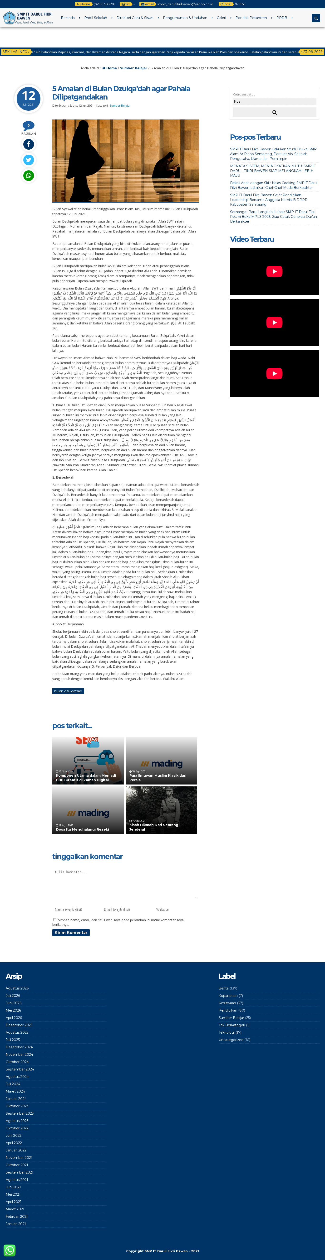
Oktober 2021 (17, 1165)
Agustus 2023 (17, 1121)
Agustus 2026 (17, 988)
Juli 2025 (13, 1040)
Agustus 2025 (17, 1032)
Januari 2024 (16, 1099)
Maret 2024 (15, 1091)
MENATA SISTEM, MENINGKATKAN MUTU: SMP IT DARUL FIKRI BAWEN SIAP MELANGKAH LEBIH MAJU (273, 171)
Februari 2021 (17, 1216)
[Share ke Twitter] (28, 160)
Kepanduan (228, 996)
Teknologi (227, 1032)
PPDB (281, 18)
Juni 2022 (13, 1135)
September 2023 (20, 1113)
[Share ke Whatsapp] (28, 175)
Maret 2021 (15, 1209)
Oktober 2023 (17, 1106)
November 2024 (19, 1054)
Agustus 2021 (17, 1180)
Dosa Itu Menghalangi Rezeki (82, 829)
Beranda (68, 18)
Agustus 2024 (17, 1077)
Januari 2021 (16, 1224)
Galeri (221, 18)
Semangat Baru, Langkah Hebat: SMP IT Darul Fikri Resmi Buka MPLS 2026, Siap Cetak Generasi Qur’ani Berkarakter (274, 216)
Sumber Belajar (133, 68)
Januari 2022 (16, 1150)
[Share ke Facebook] (28, 144)
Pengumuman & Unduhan (185, 18)
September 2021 (19, 1172)
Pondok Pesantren (251, 18)
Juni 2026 (13, 1003)
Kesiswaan (227, 1003)
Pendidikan (228, 1010)
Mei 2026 (13, 1010)
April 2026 (14, 1018)
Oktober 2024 (17, 1062)
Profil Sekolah (95, 18)
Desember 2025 (19, 1025)
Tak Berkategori (232, 1025)
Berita (224, 988)
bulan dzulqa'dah (68, 691)
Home (111, 68)
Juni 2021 (13, 1187)
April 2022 (14, 1143)
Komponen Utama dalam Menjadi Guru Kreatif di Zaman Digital (86, 777)
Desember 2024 (19, 1047)
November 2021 (19, 1157)
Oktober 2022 (17, 1128)
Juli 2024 (13, 1084)
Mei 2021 (13, 1194)
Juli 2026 (13, 996)
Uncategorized (231, 1040)
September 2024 (20, 1069)
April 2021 (13, 1202)
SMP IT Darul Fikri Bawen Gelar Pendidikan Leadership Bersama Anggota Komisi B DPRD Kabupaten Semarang (269, 200)
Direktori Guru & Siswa (135, 18)
